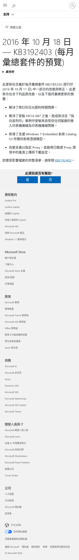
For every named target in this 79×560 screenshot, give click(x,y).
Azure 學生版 (11, 347)
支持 (6, 14)
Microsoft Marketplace (16, 456)
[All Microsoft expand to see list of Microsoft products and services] (5, 5)
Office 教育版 (11, 328)
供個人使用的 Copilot (15, 219)
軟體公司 (9, 468)
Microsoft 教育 (12, 302)
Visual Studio (11, 475)
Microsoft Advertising (15, 398)
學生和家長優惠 (12, 341)
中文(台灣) (16, 524)
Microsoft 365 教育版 (15, 321)
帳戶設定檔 (10, 257)
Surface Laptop (12, 206)
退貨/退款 (10, 277)
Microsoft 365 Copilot (15, 405)
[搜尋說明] (14, 5)
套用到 (9, 72)
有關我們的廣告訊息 (60, 546)
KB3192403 (63, 160)
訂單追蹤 (9, 283)
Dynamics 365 (12, 385)
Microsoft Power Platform (17, 462)
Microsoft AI (11, 366)
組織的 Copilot (12, 213)
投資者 (8, 513)
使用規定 (35, 546)
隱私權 (25, 546)
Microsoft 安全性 (13, 372)
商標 (45, 546)
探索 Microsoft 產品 (14, 232)
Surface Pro (10, 200)
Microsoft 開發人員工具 (16, 430)
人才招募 (9, 494)
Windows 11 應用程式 (15, 239)
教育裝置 (9, 308)
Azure (8, 379)
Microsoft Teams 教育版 (17, 315)
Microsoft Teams (13, 411)
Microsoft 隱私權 (13, 506)
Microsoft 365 (11, 226)
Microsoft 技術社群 (14, 449)
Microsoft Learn (12, 436)
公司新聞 (9, 500)
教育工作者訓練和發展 (16, 334)
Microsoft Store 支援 (15, 270)
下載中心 (9, 264)
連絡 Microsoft (12, 546)
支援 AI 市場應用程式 (15, 443)
